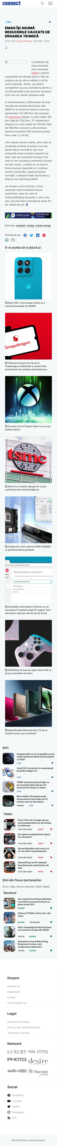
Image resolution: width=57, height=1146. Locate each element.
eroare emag (43, 225)
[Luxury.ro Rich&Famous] (17, 1053)
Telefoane (35, 922)
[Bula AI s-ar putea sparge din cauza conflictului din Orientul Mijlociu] (28, 459)
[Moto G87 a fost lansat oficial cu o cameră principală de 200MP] (28, 276)
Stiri (8, 22)
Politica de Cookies (18, 1021)
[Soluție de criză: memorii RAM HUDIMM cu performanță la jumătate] (28, 519)
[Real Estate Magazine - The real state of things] (38, 1053)
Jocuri (21, 937)
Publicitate (13, 991)
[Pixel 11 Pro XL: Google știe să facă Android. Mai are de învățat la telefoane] (9, 825)
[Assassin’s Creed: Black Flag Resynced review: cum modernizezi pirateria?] (9, 946)
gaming (20, 806)
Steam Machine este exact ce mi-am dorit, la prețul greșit (33, 849)
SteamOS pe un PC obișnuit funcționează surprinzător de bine (33, 865)
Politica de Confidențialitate (23, 1027)
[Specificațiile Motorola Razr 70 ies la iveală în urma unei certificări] (28, 703)
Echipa (11, 997)
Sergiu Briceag (23, 41)
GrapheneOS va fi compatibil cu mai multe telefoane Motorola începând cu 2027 (35, 757)
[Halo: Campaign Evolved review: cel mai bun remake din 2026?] (9, 932)
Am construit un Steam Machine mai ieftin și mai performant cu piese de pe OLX (35, 902)
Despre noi (13, 986)
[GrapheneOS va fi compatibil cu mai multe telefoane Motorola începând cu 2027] (8, 758)
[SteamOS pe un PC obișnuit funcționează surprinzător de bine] (9, 867)
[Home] (11, 2)
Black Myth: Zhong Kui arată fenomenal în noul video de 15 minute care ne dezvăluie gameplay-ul (32, 800)
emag (30, 225)
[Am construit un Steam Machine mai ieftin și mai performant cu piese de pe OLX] (9, 903)
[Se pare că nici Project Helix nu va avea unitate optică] (28, 399)
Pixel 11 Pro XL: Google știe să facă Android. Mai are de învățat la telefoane (34, 823)
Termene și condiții (18, 1032)
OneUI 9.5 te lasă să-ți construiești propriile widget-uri (35, 769)
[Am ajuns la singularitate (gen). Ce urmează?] (9, 839)
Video (40, 829)
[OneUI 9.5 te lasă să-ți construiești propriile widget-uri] (8, 773)
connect (21, 225)
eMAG (34, 73)
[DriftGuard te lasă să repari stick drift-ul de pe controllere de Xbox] (28, 643)
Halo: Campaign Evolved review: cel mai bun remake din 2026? (35, 928)
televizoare (14, 116)
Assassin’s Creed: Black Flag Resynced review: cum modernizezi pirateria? (33, 944)
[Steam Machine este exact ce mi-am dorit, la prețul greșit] (9, 853)
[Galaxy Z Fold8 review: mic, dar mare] (9, 918)
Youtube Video (25, 829)
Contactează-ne (17, 1002)
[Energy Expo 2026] (28, 217)
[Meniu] (50, 4)
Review (21, 908)
